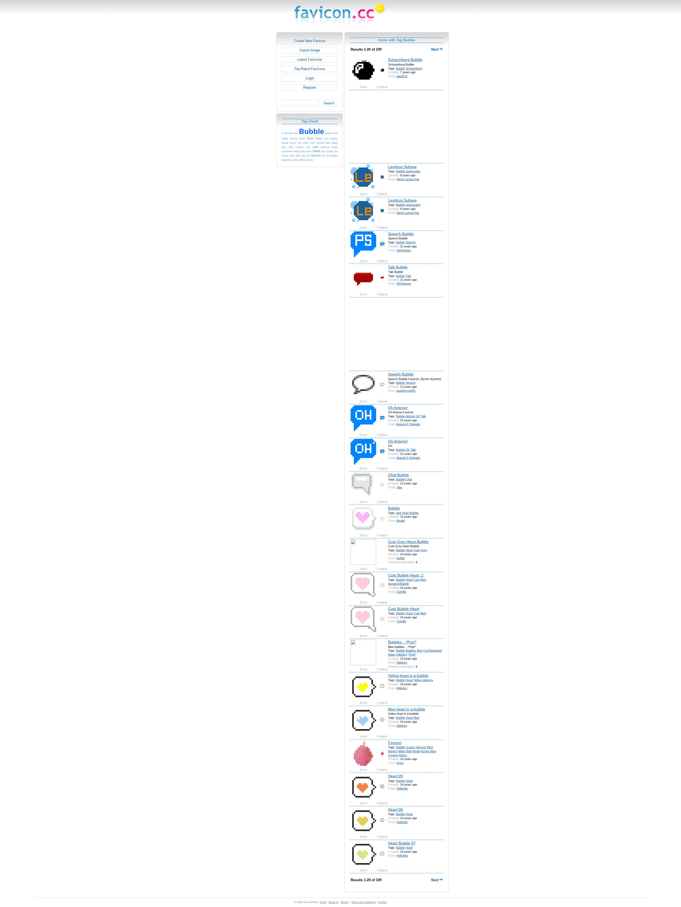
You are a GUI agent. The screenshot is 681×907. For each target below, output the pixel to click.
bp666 (401, 558)
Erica (400, 763)
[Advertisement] (253, 112)
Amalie (400, 520)
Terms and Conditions (363, 902)
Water (392, 654)
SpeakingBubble (398, 583)
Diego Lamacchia (408, 179)
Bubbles (411, 650)
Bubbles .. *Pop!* (402, 642)
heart (405, 512)
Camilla (401, 591)
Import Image (310, 50)
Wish (430, 747)
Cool (426, 650)
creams (393, 755)
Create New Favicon (309, 41)
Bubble (400, 68)
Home (323, 902)
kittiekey (402, 654)
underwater (413, 171)
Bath (409, 751)
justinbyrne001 (406, 390)
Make (401, 751)
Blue (419, 650)
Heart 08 (395, 809)
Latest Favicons (309, 60)
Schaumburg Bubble (405, 60)
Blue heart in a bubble (406, 709)
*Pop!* (412, 654)
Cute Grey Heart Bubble (408, 542)
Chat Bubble (398, 475)
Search (328, 103)
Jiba (399, 487)
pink (398, 512)
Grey (424, 550)
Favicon (394, 743)
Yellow (418, 680)
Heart (409, 550)
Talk (408, 275)
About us (333, 902)
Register (309, 87)
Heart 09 (395, 776)
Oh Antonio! (398, 408)
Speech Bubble (401, 234)
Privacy (345, 902)
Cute (417, 550)
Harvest (421, 747)
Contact (382, 902)
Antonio (410, 416)
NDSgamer (404, 250)
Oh (418, 416)
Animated (436, 650)
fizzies (425, 751)
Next (435, 49)
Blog (423, 579)
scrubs (410, 747)
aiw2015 (402, 76)
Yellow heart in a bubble (408, 675)
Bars (433, 751)
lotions (403, 755)
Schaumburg (414, 68)
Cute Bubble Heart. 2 (405, 575)
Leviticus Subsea (402, 167)
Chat (409, 479)
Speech (411, 242)
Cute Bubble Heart (403, 609)
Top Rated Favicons (309, 69)
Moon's (392, 751)
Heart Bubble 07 (402, 843)
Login (310, 78)
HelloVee (402, 788)
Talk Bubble (398, 267)
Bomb (416, 751)
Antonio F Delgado (408, 424)
